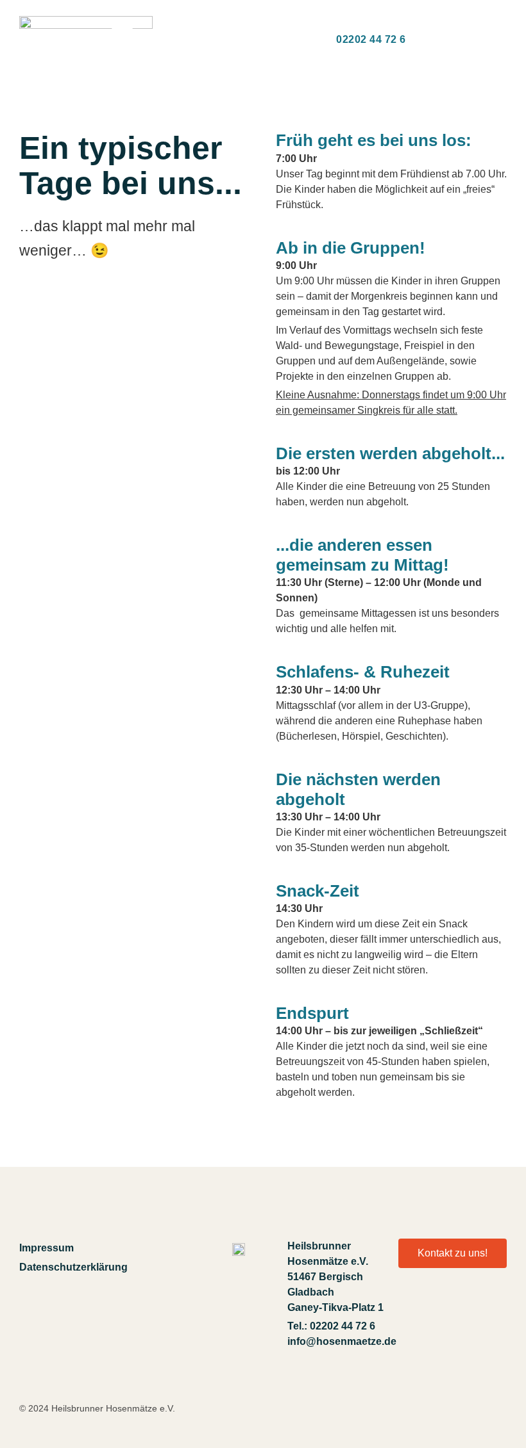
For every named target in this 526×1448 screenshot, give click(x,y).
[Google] (490, 1310)
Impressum (46, 1247)
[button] (122, 40)
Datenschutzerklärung (68, 1267)
